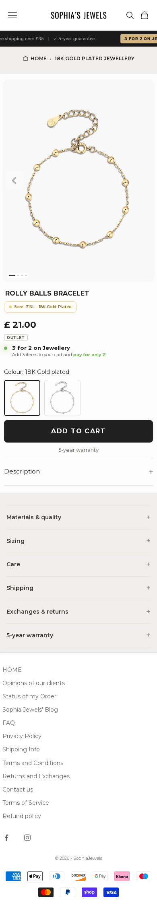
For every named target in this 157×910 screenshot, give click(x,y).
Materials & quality (33, 517)
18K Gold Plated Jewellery (94, 58)
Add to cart (78, 431)
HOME (12, 669)
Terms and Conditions (32, 763)
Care (13, 564)
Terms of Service (25, 802)
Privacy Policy (21, 736)
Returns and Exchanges (36, 776)
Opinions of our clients (33, 683)
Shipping (19, 588)
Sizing (15, 541)
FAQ (8, 722)
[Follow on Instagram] (27, 838)
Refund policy (21, 816)
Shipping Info (21, 749)
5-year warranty (29, 635)
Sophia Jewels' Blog (30, 709)
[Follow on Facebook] (6, 838)
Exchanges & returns (37, 611)
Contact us (17, 789)
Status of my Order (29, 696)
